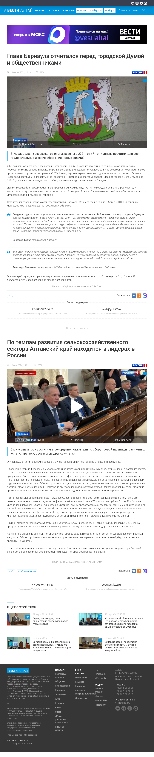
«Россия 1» (100, 674)
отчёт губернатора (27, 571)
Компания (69, 10)
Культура (60, 703)
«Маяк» (99, 696)
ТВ (48, 10)
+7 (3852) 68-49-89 (124, 694)
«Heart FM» (100, 705)
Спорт (58, 712)
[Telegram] (141, 3)
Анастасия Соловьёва (32, 439)
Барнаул (125, 144)
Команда (79, 682)
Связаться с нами (128, 10)
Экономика (60, 694)
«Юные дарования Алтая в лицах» (63, 719)
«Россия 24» (101, 678)
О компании (81, 677)
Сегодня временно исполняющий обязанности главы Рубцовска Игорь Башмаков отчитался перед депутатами (52, 646)
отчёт (11, 296)
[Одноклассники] (137, 3)
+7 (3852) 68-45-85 (124, 691)
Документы (81, 698)
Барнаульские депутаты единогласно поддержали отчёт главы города (50, 621)
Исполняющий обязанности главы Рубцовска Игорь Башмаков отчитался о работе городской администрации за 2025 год (124, 622)
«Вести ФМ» (101, 700)
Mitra (29, 743)
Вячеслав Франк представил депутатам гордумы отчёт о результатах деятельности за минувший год (121, 646)
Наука (58, 707)
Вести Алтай (125, 439)
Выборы (109, 10)
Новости (40, 10)
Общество (60, 681)
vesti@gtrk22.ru (122, 703)
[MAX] (145, 3)
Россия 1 (82, 10)
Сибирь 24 (96, 10)
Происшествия (62, 686)
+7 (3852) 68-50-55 (124, 688)
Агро (57, 699)
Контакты (80, 686)
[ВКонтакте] (132, 3)
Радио (56, 10)
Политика (78, 144)
